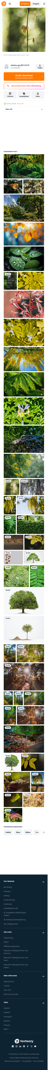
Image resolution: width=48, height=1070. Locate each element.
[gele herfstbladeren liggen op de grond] (13, 618)
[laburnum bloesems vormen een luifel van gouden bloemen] (23, 397)
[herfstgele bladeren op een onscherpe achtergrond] (13, 634)
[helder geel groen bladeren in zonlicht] (17, 318)
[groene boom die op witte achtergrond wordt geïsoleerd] (14, 664)
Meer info (9, 113)
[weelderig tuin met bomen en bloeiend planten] (23, 227)
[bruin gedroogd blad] (11, 525)
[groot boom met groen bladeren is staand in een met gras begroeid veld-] (23, 731)
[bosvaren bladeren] (16, 683)
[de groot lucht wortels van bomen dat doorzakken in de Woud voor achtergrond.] (15, 542)
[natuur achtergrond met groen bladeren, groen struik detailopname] (23, 422)
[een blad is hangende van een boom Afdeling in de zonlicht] (23, 253)
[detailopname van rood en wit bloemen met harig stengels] (23, 342)
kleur (18, 1039)
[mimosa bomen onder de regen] (23, 503)
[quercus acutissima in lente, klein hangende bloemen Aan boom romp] (34, 543)
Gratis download (24, 76)
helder (8, 1039)
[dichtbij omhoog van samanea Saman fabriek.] (13, 1022)
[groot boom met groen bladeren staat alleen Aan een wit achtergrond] (12, 930)
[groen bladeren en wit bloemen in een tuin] (23, 370)
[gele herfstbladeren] (14, 1007)
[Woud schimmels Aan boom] (10, 300)
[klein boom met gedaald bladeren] (23, 759)
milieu (27, 1039)
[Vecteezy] (3, 3)
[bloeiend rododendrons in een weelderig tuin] (23, 477)
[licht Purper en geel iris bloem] (23, 448)
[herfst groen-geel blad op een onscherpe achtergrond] (27, 986)
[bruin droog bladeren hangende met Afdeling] (13, 190)
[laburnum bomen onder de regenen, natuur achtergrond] (23, 170)
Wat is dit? (20, 104)
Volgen (40, 68)
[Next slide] (39, 1039)
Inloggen (36, 4)
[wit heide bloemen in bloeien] (14, 205)
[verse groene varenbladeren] (10, 581)
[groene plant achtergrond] (17, 601)
